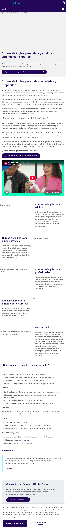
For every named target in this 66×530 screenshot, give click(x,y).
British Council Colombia (6, 3)
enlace (50, 437)
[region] (33, 517)
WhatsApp (25, 440)
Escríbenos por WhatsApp (17, 500)
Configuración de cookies (40, 523)
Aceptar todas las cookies (14, 523)
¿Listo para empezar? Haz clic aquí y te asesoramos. (21, 156)
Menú (4, 9)
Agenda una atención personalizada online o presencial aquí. (24, 72)
